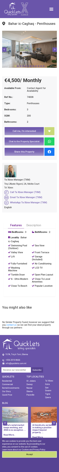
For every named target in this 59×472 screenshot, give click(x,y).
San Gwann (48, 389)
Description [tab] (33, 225)
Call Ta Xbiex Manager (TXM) (25, 192)
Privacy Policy (39, 449)
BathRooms (40, 232)
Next (55, 49)
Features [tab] (16, 225)
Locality (14, 237)
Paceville (30, 394)
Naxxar (29, 388)
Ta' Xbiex (49, 380)
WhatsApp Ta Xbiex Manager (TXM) (28, 202)
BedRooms (17, 232)
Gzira (47, 384)
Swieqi (29, 384)
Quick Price (7, 394)
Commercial (7, 384)
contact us (11, 325)
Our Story (6, 391)
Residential (7, 380)
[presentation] (5, 423)
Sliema (29, 391)
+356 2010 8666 (13, 360)
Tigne (47, 394)
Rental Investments (10, 388)
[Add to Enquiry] (49, 131)
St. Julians (31, 380)
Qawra (48, 397)
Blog (5, 403)
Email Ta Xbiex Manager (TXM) (26, 197)
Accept (29, 454)
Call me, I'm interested (24, 131)
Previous (4, 49)
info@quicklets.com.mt (16, 363)
